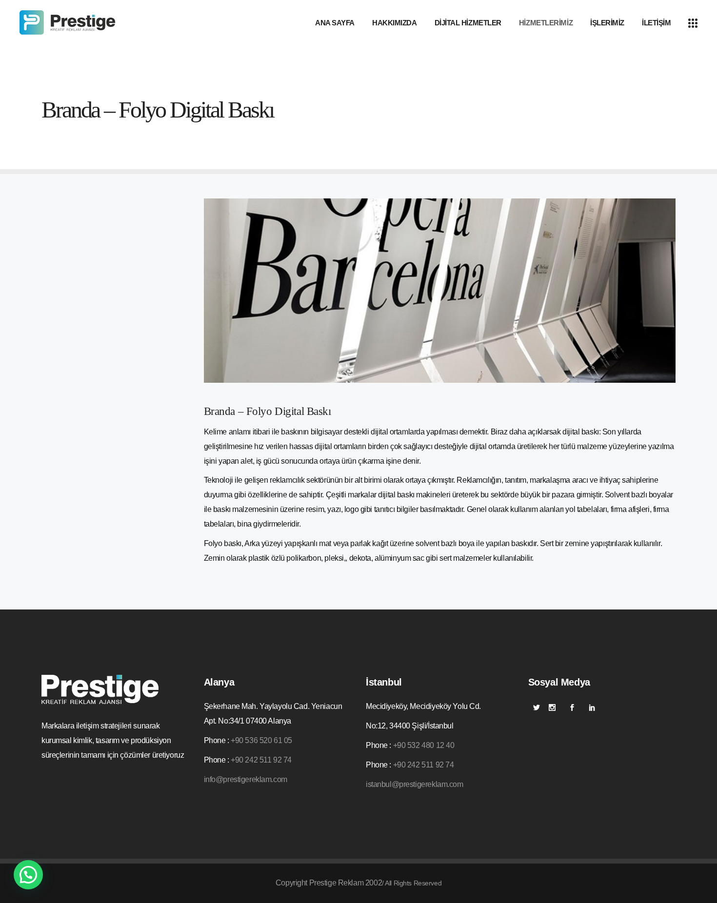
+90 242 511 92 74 (261, 760)
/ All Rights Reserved (411, 883)
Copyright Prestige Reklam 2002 (329, 883)
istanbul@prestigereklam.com (414, 784)
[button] (28, 874)
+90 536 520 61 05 (261, 740)
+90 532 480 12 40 (424, 745)
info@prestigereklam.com (245, 779)
